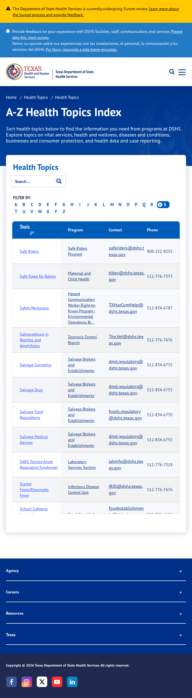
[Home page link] (50, 71)
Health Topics (36, 97)
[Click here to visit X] (42, 682)
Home (11, 97)
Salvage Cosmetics (36, 364)
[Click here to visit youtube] (57, 682)
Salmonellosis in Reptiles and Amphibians (34, 340)
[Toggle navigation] (180, 72)
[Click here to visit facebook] (11, 682)
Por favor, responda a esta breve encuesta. (81, 49)
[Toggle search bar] (170, 72)
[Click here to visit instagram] (26, 682)
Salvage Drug (31, 389)
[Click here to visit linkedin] (72, 682)
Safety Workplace (34, 307)
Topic (25, 226)
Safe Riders (29, 251)
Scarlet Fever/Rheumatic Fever (34, 489)
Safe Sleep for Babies (38, 276)
